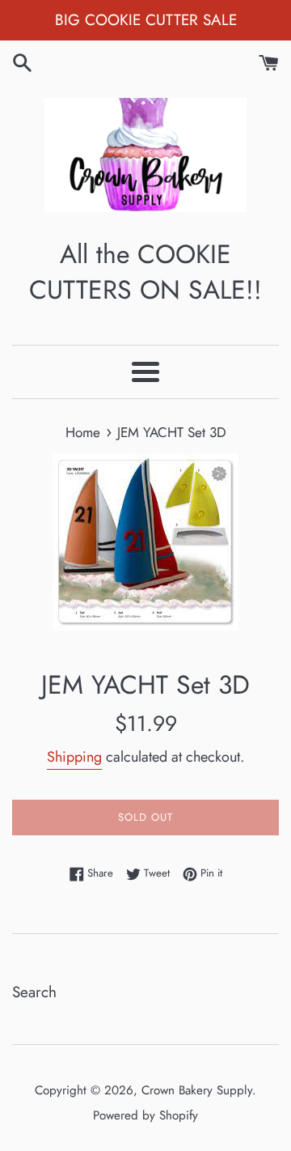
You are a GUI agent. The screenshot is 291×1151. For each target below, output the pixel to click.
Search (34, 992)
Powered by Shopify (145, 1115)
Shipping (74, 756)
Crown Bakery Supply (196, 1090)
